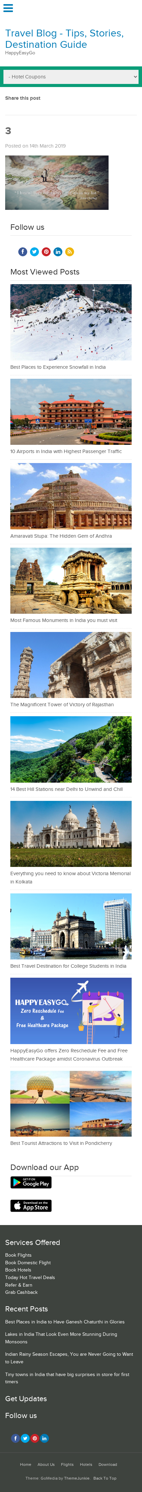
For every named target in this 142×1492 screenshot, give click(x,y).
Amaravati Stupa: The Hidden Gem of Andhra (61, 536)
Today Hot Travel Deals (30, 1277)
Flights (67, 1464)
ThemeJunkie (77, 1478)
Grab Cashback (21, 1292)
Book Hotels (18, 1270)
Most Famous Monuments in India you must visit (63, 620)
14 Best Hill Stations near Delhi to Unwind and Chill (66, 789)
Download (108, 1464)
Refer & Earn (18, 1285)
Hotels (86, 1464)
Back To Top (104, 1478)
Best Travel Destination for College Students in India (68, 966)
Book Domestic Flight (28, 1263)
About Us (46, 1464)
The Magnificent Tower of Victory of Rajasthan (62, 705)
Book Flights (18, 1255)
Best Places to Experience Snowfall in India (58, 367)
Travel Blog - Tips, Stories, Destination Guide (64, 39)
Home (25, 1464)
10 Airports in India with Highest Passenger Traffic (66, 451)
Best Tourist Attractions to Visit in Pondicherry (61, 1143)
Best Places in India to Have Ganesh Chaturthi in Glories (65, 1322)
